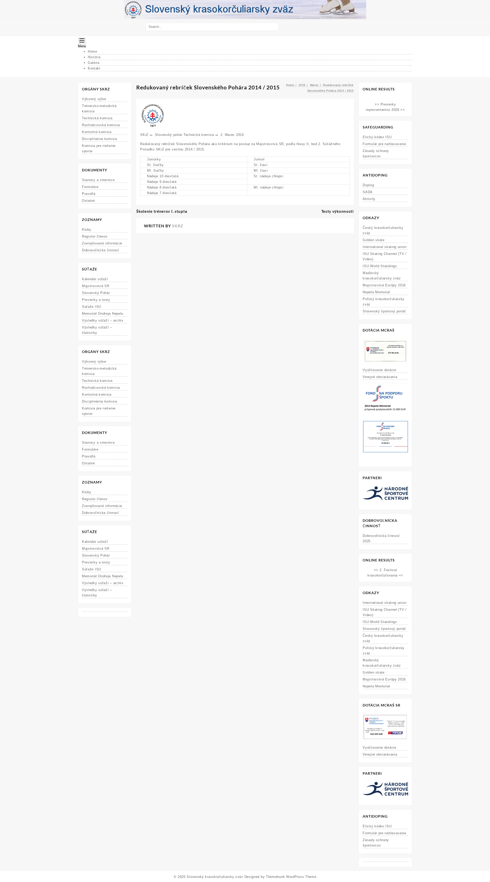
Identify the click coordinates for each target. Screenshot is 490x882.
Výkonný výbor (94, 99)
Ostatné (88, 201)
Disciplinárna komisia (99, 139)
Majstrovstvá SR (95, 286)
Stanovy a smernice (98, 180)
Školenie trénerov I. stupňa (161, 211)
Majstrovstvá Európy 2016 (384, 285)
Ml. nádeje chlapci (269, 187)
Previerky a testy (96, 300)
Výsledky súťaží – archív (103, 320)
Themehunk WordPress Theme (291, 877)
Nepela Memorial (376, 292)
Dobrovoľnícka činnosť (100, 250)
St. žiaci (260, 165)
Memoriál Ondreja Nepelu (102, 313)
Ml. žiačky (155, 170)
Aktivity (369, 199)
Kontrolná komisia (97, 132)
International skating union (384, 247)
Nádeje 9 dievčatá (162, 182)
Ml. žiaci (261, 170)
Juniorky (154, 159)
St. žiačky (155, 165)
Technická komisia (97, 118)
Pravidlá (88, 194)
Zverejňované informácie (102, 243)
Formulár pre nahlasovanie (384, 144)
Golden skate (373, 240)
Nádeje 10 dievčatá (163, 176)
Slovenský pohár (168, 135)
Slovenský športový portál (384, 311)
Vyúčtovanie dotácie (379, 370)
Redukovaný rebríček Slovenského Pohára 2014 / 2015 (208, 87)
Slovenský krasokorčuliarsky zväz (215, 877)
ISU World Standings (380, 266)
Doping (368, 185)
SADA (368, 192)
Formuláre (90, 187)
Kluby (86, 229)
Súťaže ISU (91, 307)
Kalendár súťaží (95, 279)
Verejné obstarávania (380, 377)
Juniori (259, 159)
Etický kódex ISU (377, 137)
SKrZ (144, 135)
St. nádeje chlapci (269, 176)
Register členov (95, 236)
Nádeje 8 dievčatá (162, 187)
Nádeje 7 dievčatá (162, 193)
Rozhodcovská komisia (101, 125)
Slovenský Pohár (96, 293)
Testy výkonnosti (337, 211)
